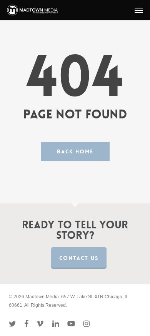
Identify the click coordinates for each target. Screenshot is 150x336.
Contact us (78, 257)
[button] (139, 10)
